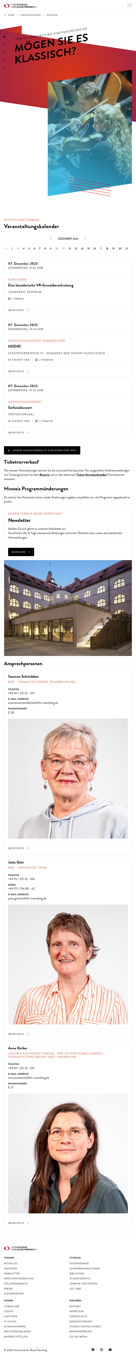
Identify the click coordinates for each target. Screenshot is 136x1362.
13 (76, 248)
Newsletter (55, 529)
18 (107, 248)
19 (113, 248)
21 (127, 248)
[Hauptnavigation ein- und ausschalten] (129, 5)
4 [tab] (4, 60)
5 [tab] (4, 67)
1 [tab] (4, 37)
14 (82, 248)
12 (70, 248)
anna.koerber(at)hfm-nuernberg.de (28, 1078)
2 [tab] (4, 44)
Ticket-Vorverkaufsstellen (92, 475)
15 (88, 248)
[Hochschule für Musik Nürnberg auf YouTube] (110, 1350)
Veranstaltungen (30, 15)
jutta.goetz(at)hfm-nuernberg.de (27, 898)
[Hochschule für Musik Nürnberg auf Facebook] (93, 1350)
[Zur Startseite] (20, 5)
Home (11, 15)
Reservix (44, 475)
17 (101, 248)
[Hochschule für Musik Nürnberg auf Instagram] (101, 1350)
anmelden (19, 552)
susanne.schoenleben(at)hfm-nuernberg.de (33, 703)
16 (95, 248)
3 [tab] (4, 52)
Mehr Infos (16, 310)
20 (120, 248)
